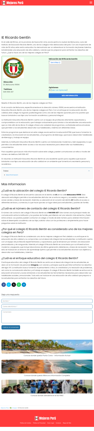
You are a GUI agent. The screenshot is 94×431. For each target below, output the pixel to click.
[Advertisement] (47, 20)
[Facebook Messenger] (9, 284)
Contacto (58, 423)
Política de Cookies (25, 423)
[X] (14, 284)
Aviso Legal (50, 423)
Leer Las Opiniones (59, 90)
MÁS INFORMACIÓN (70, 95)
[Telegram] (24, 284)
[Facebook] (3, 284)
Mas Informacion (12, 175)
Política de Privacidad (39, 423)
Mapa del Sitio (67, 423)
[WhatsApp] (19, 284)
